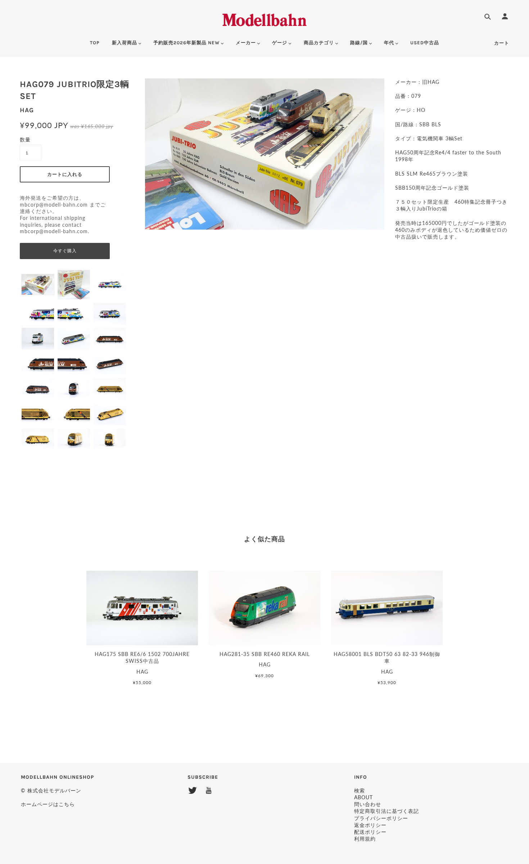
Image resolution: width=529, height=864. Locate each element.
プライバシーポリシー (381, 818)
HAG (27, 110)
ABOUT (363, 797)
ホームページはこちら (48, 804)
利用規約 (365, 839)
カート (501, 43)
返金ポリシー (370, 825)
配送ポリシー (370, 832)
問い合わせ (367, 804)
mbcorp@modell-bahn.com (54, 205)
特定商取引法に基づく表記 (386, 811)
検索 (359, 790)
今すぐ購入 (65, 250)
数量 (25, 139)
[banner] (264, 19)
